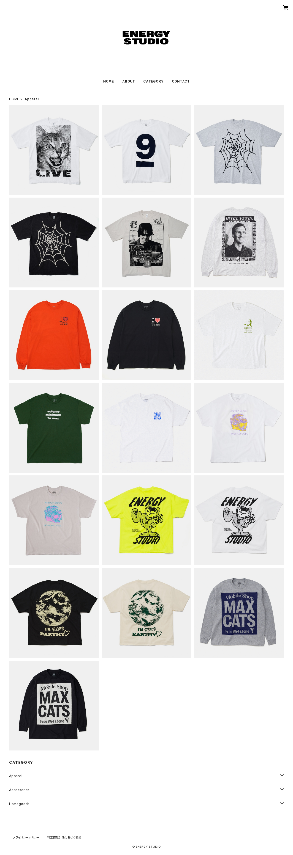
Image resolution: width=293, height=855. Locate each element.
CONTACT (181, 81)
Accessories (19, 790)
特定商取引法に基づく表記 (64, 837)
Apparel (15, 776)
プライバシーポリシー (26, 837)
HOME (108, 81)
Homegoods (19, 804)
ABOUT (128, 81)
